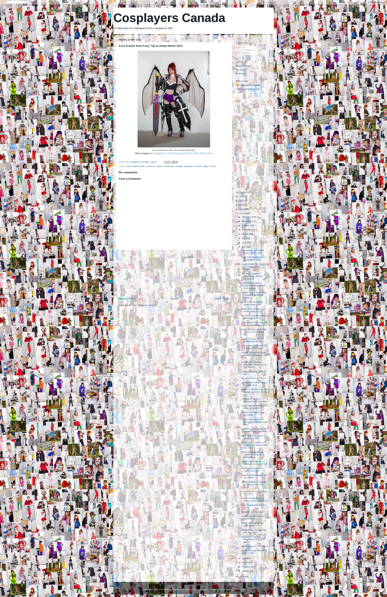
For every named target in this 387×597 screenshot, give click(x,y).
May (205, 166)
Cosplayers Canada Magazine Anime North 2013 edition (182, 153)
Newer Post (127, 298)
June (244, 242)
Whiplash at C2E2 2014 (252, 512)
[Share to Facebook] (173, 162)
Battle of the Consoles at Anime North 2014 (253, 310)
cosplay (179, 166)
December (247, 217)
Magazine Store (243, 66)
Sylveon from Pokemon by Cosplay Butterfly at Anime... (253, 295)
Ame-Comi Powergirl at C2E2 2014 (252, 524)
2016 (242, 205)
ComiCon (150, 166)
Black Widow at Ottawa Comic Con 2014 (252, 436)
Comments (244, 53)
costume (198, 166)
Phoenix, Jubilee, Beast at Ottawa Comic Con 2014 (254, 430)
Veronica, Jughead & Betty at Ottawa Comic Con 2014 (254, 484)
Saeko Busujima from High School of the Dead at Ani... (254, 332)
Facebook (240, 70)
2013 (129, 166)
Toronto (212, 166)
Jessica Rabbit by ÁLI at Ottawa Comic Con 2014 (254, 462)
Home (175, 298)
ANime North (138, 166)
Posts (242, 47)
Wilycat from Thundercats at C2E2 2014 (253, 531)
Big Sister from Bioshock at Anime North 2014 (254, 316)
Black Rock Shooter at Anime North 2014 (251, 303)
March (245, 562)
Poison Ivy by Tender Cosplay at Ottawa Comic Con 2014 (254, 445)
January (246, 571)
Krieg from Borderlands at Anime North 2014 (253, 258)
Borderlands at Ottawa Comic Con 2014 (252, 469)
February (246, 567)
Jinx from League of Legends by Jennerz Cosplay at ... (252, 276)
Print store (241, 73)
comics (159, 166)
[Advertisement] (174, 273)
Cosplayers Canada (169, 17)
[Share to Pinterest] (176, 162)
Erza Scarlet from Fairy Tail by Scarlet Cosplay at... (254, 323)
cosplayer (188, 166)
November (247, 221)
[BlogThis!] (168, 162)
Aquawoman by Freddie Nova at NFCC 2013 (252, 251)
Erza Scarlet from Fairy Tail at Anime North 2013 (254, 346)
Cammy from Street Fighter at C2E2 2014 (254, 383)
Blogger (240, 589)
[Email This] (165, 162)
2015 (242, 209)
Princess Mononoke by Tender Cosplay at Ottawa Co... (252, 455)
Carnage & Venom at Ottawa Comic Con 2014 (254, 400)
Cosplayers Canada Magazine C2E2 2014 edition (252, 539)
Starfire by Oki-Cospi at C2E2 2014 (252, 517)
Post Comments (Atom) (143, 305)
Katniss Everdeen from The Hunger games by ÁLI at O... (254, 392)
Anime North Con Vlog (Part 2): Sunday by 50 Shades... (254, 267)
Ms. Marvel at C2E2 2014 (253, 378)
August (245, 234)
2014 (242, 213)
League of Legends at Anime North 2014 (252, 340)
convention (169, 166)
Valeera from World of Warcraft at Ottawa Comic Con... (254, 422)
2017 (242, 201)
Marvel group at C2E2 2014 (254, 546)
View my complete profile (248, 89)
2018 (242, 196)
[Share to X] (170, 162)
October (246, 225)
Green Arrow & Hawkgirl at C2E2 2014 (254, 551)
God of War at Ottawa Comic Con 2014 (251, 406)
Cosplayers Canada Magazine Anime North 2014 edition (253, 286)
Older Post (221, 298)
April (244, 558)
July (244, 238)
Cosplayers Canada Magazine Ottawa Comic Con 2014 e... (254, 364)
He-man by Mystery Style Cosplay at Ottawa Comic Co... (254, 355)
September (247, 230)
